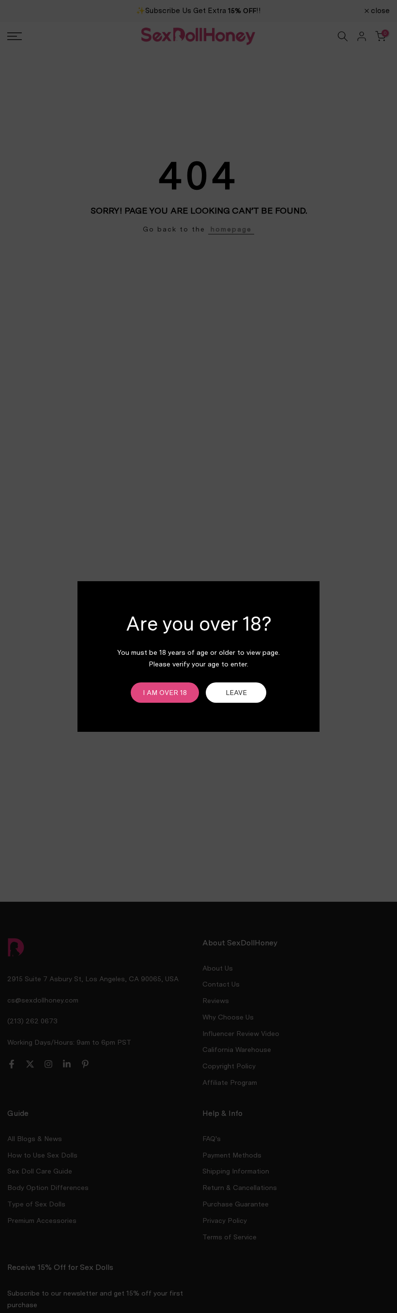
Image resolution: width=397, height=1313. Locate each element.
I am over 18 (165, 692)
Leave (236, 692)
